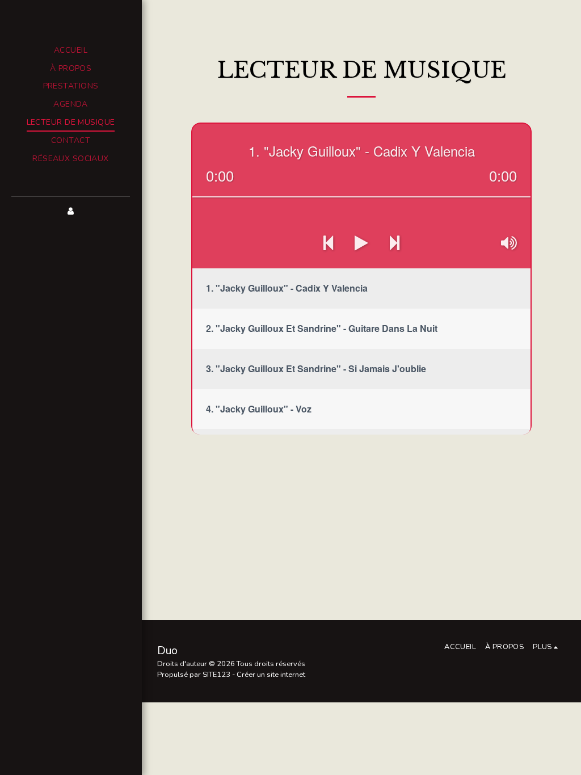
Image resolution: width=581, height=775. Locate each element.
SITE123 (216, 674)
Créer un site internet (271, 674)
